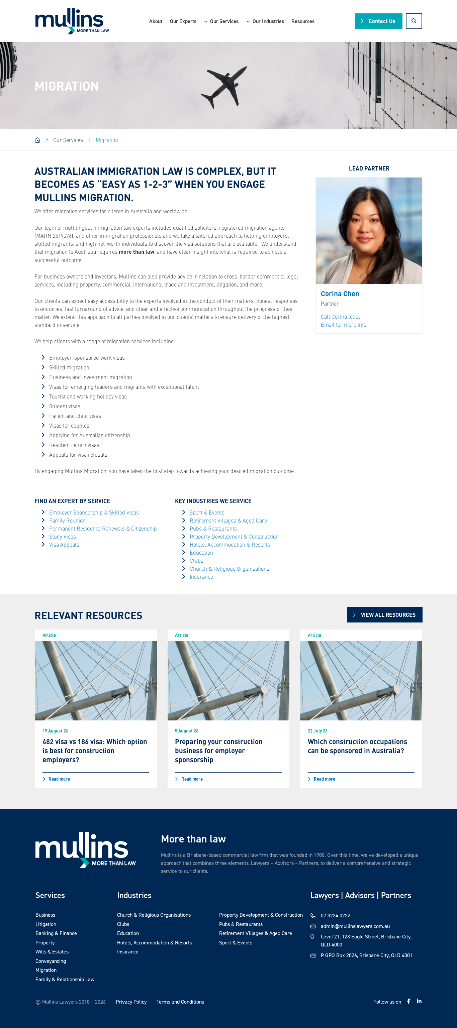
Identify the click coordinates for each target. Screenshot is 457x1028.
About (155, 21)
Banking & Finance (56, 933)
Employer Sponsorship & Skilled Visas (94, 512)
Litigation (45, 924)
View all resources (388, 614)
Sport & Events (207, 512)
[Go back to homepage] (85, 850)
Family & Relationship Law (64, 979)
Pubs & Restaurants (213, 528)
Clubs (196, 560)
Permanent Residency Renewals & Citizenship (103, 528)
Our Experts (183, 21)
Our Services (224, 21)
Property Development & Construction (234, 536)
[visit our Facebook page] (409, 1001)
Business (45, 914)
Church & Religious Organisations (229, 568)
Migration (46, 969)
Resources (302, 21)
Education (201, 552)
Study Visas (62, 536)
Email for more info (343, 324)
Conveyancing (50, 960)
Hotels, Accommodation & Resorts (230, 544)
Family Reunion (67, 520)
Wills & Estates (52, 951)
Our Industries (268, 21)
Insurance (201, 576)
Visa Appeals (64, 544)
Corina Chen (340, 293)
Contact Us (382, 21)
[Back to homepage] (72, 21)
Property (45, 942)
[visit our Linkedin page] (419, 1001)
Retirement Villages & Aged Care (228, 520)
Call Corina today (341, 316)
